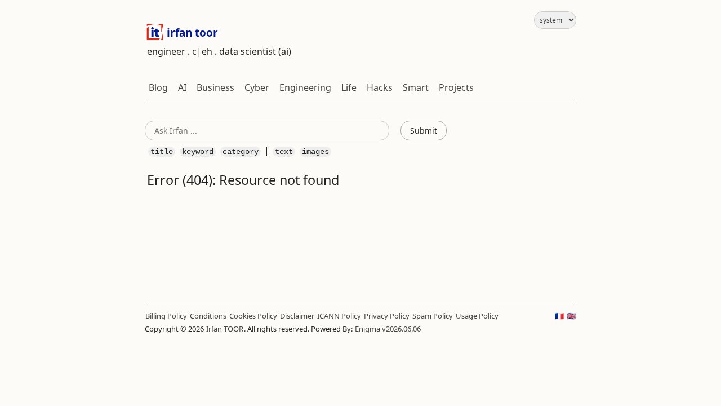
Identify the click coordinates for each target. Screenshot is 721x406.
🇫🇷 (559, 316)
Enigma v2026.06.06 (388, 329)
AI (182, 87)
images (315, 151)
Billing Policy (166, 316)
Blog (158, 87)
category (240, 151)
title (161, 151)
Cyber (256, 87)
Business (215, 87)
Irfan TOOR (224, 329)
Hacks (380, 87)
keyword (197, 151)
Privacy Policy (387, 316)
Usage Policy (477, 316)
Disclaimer (297, 316)
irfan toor (191, 32)
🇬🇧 (571, 316)
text (284, 151)
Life (349, 87)
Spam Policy (432, 316)
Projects (456, 87)
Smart (416, 87)
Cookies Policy (253, 316)
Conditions (208, 316)
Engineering (305, 87)
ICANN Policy (339, 316)
